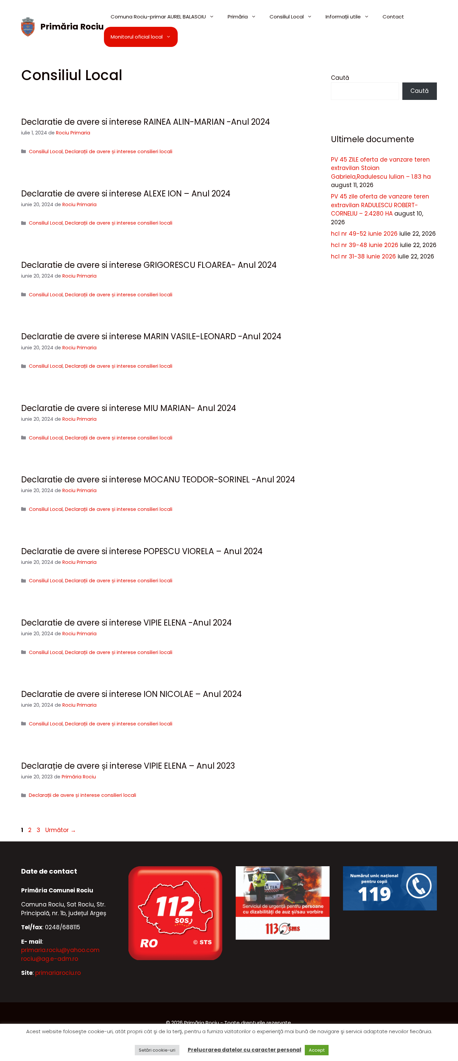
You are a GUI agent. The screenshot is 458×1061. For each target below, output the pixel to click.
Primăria (238, 16)
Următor (60, 830)
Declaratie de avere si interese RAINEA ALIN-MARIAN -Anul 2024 (145, 121)
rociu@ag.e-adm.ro (49, 959)
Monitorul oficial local (137, 36)
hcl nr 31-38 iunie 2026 (363, 256)
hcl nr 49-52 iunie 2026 (364, 234)
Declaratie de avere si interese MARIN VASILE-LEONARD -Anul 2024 (151, 336)
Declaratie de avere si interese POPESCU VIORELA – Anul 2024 (142, 551)
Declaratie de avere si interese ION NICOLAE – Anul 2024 (131, 694)
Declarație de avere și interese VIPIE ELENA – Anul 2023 (128, 765)
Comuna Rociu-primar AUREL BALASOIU (158, 16)
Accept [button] (317, 1050)
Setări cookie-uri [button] (157, 1050)
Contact (393, 16)
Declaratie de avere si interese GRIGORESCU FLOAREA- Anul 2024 (149, 265)
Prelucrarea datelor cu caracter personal (244, 1049)
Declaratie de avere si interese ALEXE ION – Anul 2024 (125, 193)
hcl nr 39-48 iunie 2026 (364, 245)
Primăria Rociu (72, 27)
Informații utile (343, 16)
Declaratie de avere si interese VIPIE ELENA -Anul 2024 (126, 622)
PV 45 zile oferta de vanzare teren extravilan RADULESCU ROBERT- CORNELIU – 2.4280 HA (380, 205)
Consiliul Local (287, 16)
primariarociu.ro (58, 973)
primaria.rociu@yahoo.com (60, 950)
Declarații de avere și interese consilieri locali (118, 151)
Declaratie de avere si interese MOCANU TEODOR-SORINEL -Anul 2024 (158, 479)
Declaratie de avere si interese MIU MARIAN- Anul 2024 (128, 408)
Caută (340, 78)
